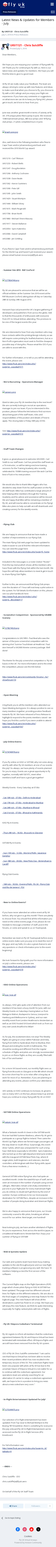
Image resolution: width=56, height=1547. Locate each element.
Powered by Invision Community (28, 1542)
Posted (18, 48)
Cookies (28, 1536)
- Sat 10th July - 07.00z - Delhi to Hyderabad (21, 797)
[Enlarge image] (10, 132)
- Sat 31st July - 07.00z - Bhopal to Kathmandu (22, 812)
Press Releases (21, 34)
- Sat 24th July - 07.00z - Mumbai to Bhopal (20, 807)
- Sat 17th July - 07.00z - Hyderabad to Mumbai (22, 802)
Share (14, 1506)
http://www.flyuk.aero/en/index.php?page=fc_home (25, 551)
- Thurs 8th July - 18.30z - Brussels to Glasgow (22, 832)
